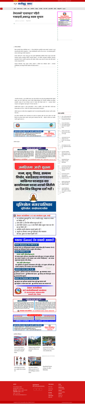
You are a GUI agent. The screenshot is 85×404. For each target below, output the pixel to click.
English (64, 8)
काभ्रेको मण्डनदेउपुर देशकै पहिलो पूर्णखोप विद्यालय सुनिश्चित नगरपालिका (66, 183)
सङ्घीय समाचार (19, 8)
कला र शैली (45, 8)
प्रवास (28, 8)
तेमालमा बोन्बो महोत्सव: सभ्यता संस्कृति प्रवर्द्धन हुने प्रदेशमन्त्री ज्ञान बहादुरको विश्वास (19, 350)
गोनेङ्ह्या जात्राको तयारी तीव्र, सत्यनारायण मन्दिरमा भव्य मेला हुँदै (34, 349)
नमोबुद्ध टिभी (59, 8)
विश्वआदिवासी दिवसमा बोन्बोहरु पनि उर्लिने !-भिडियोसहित (47, 368)
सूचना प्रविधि (50, 8)
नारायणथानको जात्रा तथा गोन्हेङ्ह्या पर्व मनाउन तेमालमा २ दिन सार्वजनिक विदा (48, 349)
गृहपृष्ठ (15, 8)
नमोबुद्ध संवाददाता (28, 21)
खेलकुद (36, 8)
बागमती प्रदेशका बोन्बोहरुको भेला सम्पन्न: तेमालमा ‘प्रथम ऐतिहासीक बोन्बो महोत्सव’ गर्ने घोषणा (66, 168)
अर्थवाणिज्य (32, 8)
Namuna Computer (69, 402)
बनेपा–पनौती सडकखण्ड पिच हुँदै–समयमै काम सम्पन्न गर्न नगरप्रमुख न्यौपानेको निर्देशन (66, 118)
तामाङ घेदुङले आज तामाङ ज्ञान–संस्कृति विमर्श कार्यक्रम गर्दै (20, 369)
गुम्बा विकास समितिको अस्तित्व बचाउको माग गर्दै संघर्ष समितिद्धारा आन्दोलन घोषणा (34, 370)
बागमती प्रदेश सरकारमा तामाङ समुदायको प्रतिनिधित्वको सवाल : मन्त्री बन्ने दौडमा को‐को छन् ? (66, 176)
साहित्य (55, 8)
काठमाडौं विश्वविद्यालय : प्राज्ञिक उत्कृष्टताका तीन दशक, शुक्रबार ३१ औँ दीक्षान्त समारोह (66, 190)
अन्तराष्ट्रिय (40, 8)
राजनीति (25, 8)
